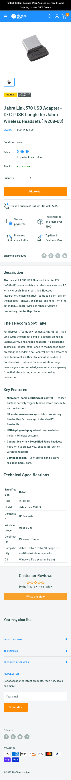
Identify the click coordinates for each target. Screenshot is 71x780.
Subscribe (15, 707)
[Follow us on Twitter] (13, 736)
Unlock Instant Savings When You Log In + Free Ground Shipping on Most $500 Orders (35, 5)
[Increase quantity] (40, 178)
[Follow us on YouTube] (20, 736)
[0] (64, 16)
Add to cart (35, 191)
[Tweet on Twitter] (57, 255)
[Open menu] (5, 16)
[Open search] (50, 16)
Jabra (8, 129)
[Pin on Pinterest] (51, 255)
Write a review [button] (35, 596)
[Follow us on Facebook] (6, 736)
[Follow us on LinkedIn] (26, 736)
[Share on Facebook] (44, 255)
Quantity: (9, 178)
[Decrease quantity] (21, 178)
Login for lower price (29, 157)
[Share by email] (64, 255)
